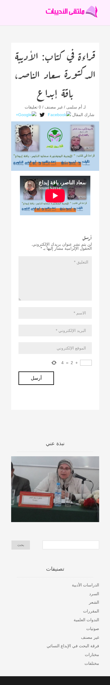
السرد (94, 593)
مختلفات (91, 663)
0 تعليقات (33, 107)
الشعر (94, 602)
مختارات (92, 654)
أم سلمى (74, 107)
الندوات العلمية (86, 619)
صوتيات (92, 628)
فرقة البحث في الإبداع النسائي (73, 645)
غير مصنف (54, 107)
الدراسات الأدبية (85, 585)
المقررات (91, 611)
